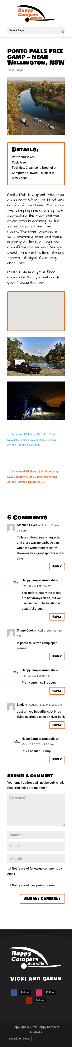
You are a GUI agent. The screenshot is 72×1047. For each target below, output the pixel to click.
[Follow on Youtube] (29, 1000)
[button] (21, 293)
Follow (25, 992)
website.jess (19, 1038)
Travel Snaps (15, 70)
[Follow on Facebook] (14, 992)
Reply (57, 566)
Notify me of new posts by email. (34, 885)
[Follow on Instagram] (39, 992)
